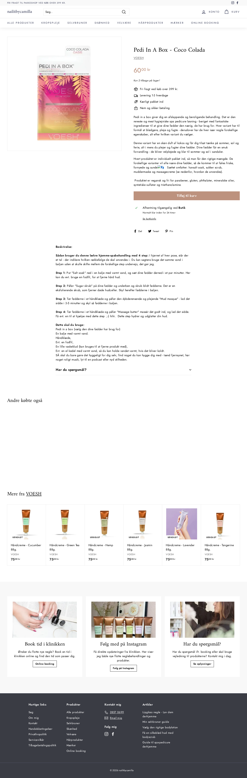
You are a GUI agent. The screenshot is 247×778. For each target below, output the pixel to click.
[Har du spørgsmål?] (202, 620)
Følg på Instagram (123, 668)
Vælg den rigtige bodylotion (160, 727)
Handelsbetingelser (40, 729)
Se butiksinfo (149, 218)
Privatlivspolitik (38, 734)
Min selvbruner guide (155, 722)
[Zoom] (64, 94)
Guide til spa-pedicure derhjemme (156, 744)
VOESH (139, 58)
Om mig (34, 718)
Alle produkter (20, 23)
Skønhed (102, 23)
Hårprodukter (151, 23)
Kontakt (33, 723)
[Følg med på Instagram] (123, 620)
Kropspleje (50, 23)
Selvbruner (77, 23)
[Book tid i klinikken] (45, 620)
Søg (31, 712)
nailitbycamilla (19, 12)
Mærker (177, 23)
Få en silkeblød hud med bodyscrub (157, 735)
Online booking (205, 23)
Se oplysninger (202, 664)
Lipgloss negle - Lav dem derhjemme (157, 714)
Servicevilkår (36, 740)
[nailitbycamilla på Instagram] (106, 734)
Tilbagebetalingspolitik (42, 745)
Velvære (124, 23)
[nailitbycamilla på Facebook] (113, 734)
